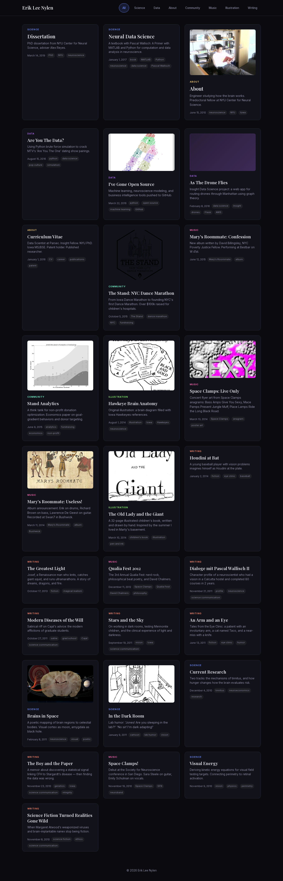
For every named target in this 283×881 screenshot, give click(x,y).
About (173, 8)
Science (139, 8)
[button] (60, 72)
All (124, 8)
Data (157, 8)
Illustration (232, 8)
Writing (252, 8)
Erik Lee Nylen (37, 8)
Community (192, 8)
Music (213, 8)
